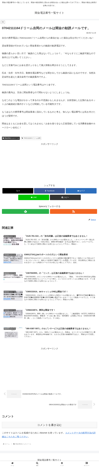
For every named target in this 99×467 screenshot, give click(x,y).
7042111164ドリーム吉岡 (32, 138)
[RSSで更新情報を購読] (73, 211)
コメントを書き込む (49, 424)
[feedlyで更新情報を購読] (25, 211)
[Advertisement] (49, 163)
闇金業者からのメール (12, 138)
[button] (65, 197)
